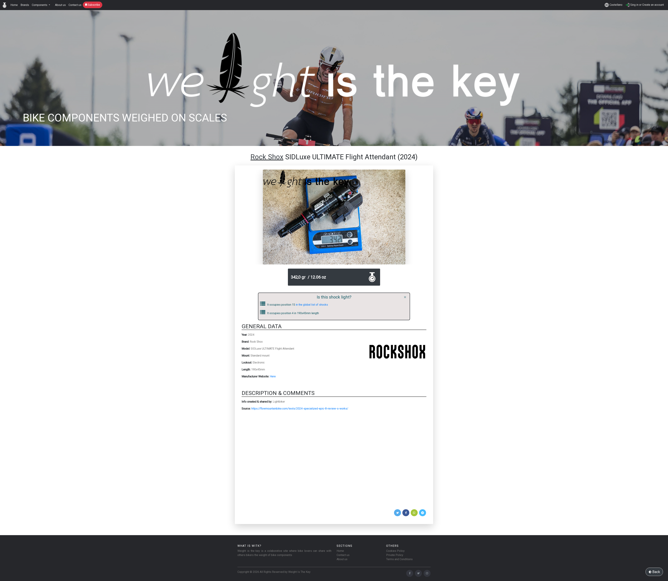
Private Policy (394, 555)
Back (655, 572)
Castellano (615, 4)
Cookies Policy (395, 551)
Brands (25, 5)
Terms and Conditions (399, 559)
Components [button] (40, 5)
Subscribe (93, 4)
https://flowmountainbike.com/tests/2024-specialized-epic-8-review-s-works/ (299, 408)
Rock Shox (266, 157)
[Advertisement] (334, 461)
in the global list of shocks (311, 304)
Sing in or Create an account (647, 4)
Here (273, 376)
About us (60, 5)
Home (14, 5)
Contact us (75, 5)
